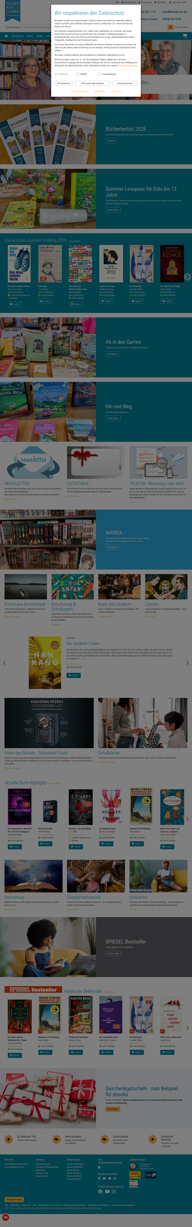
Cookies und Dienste (79, 91)
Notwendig (62, 74)
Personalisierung (109, 74)
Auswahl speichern (125, 83)
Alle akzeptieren (63, 83)
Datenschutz (100, 91)
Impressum (116, 91)
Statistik (83, 74)
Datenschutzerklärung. (128, 65)
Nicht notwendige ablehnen (92, 83)
